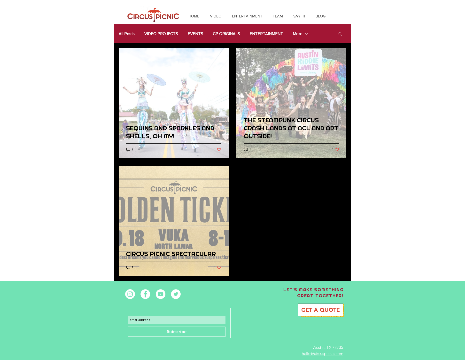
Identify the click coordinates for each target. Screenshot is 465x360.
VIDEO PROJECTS (161, 33)
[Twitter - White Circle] (176, 294)
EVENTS (195, 33)
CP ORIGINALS (226, 33)
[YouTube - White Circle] (160, 294)
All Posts (127, 33)
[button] (340, 34)
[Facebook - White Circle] (145, 294)
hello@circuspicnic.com (322, 353)
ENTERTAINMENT (266, 33)
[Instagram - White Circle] (130, 294)
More (297, 33)
